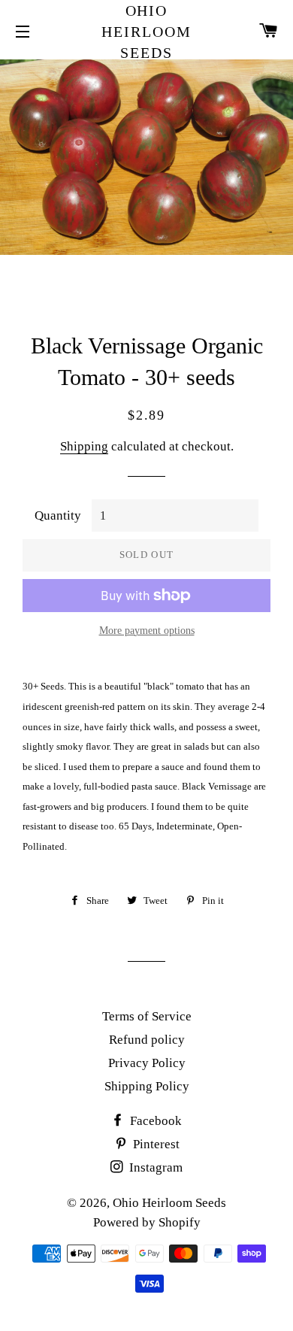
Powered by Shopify (147, 1222)
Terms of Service (147, 1016)
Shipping (84, 446)
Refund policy (147, 1039)
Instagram (154, 1167)
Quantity (58, 515)
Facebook (154, 1121)
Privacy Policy (147, 1063)
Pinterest (155, 1144)
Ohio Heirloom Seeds (146, 31)
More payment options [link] (147, 630)
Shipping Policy (146, 1086)
